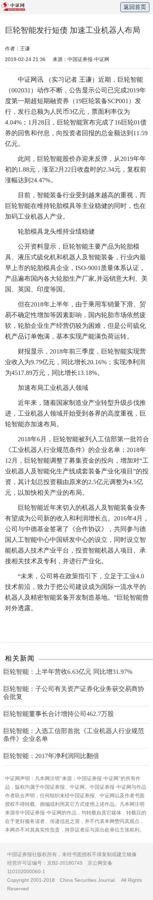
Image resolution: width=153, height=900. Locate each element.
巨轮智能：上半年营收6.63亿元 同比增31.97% (67, 671)
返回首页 (134, 7)
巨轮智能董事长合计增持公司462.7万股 (58, 713)
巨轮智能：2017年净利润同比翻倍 (51, 755)
